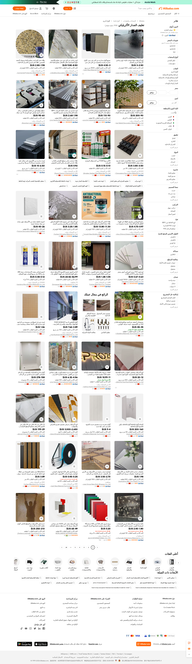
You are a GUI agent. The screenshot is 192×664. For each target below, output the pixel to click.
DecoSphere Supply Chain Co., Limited (31, 332)
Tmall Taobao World (85, 654)
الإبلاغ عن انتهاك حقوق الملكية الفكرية (65, 620)
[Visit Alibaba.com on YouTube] (26, 628)
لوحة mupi (158, 578)
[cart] (46, 9)
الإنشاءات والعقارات (129, 21)
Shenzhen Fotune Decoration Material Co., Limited (30, 231)
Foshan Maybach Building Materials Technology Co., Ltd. (128, 333)
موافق (152, 92)
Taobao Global (105, 654)
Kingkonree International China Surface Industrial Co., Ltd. (30, 434)
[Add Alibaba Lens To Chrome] (143, 644)
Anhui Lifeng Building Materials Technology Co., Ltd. (96, 434)
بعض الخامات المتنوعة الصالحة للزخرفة (123, 583)
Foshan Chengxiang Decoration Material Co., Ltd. (128, 173)
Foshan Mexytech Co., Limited (34, 484)
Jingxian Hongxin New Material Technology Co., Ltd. (96, 70)
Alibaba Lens (166, 644)
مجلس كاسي (170, 578)
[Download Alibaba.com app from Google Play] (24, 644)
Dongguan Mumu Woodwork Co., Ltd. (65, 284)
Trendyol (120, 654)
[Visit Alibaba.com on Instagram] (30, 628)
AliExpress (64, 654)
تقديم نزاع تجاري (72, 612)
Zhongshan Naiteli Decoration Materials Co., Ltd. (128, 123)
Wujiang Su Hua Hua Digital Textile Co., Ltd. (128, 382)
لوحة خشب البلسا (99, 181)
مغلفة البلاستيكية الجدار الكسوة (30, 578)
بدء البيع (42, 607)
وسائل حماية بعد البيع (135, 616)
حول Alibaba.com (169, 598)
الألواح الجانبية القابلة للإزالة (133, 186)
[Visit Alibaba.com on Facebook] (43, 628)
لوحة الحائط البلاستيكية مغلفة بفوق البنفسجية (106, 186)
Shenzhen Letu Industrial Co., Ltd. (33, 123)
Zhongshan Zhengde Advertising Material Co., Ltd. (128, 538)
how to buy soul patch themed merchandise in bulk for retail (110, 587)
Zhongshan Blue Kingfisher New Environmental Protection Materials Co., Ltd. (30, 73)
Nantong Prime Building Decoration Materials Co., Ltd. (63, 73)
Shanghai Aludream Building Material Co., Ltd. (63, 335)
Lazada (96, 654)
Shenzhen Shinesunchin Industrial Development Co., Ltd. (96, 120)
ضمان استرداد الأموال (135, 607)
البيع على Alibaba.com (38, 603)
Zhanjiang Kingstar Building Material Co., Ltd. (63, 434)
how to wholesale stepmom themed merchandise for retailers (155, 587)
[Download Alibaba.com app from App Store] (41, 644)
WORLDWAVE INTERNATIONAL (67, 533)
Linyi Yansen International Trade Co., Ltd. (64, 382)
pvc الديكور (62, 186)
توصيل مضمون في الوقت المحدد (132, 612)
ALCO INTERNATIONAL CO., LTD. (99, 538)
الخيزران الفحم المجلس (113, 578)
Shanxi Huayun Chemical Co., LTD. (66, 173)
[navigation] (162, 284)
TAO (113, 654)
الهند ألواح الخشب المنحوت (79, 186)
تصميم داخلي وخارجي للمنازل (64, 583)
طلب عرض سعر (104, 607)
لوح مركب (138, 181)
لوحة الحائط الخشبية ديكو (147, 583)
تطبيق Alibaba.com (56, 644)
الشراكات (42, 620)
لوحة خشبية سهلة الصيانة (167, 583)
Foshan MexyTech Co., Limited (99, 284)
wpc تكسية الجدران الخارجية (92, 578)
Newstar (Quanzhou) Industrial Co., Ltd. (31, 382)
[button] (74, 8)
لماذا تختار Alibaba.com (167, 603)
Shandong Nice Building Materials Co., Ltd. (30, 284)
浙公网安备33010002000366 (132, 661)
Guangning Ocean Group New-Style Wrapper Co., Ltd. (128, 73)
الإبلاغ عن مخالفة (72, 624)
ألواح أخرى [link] (106, 21)
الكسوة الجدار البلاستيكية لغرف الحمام (137, 578)
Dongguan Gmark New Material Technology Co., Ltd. (63, 486)
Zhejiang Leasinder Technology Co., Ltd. (31, 533)
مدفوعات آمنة (137, 603)
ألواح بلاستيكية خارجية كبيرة (70, 578)
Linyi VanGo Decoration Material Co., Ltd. (64, 120)
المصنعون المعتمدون (103, 603)
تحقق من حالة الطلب (38, 612)
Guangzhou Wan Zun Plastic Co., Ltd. (130, 481)
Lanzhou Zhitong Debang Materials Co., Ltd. (128, 234)
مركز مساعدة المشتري (70, 603)
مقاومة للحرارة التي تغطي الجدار (119, 181)
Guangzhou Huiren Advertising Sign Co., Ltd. (96, 387)
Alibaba (141, 21)
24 (66, 547)
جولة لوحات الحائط (51, 578)
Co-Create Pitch (169, 607)
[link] (189, 643)
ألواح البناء (116, 21)
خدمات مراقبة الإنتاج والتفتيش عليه (131, 620)
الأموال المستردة (72, 616)
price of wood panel (99, 583)
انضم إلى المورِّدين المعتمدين (36, 616)
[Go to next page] (62, 547)
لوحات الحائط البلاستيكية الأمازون (59, 181)
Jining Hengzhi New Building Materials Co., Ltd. (96, 234)
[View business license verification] (116, 661)
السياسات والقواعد (136, 624)
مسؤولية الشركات (169, 612)
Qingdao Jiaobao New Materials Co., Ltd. (96, 173)
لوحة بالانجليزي (45, 583)
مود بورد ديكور (83, 583)
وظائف (172, 616)
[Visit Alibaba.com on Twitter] (35, 628)
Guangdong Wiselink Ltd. (134, 434)
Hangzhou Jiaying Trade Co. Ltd (132, 281)
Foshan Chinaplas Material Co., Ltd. (66, 234)
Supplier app (93, 644)
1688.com (73, 654)
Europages (128, 654)
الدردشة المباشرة (72, 607)
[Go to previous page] (97, 547)
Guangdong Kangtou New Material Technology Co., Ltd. (30, 170)
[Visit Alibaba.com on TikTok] (21, 628)
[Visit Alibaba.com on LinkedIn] (39, 628)
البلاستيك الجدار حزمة (81, 181)
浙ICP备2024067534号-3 (152, 661)
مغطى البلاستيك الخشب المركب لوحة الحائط (31, 181)
